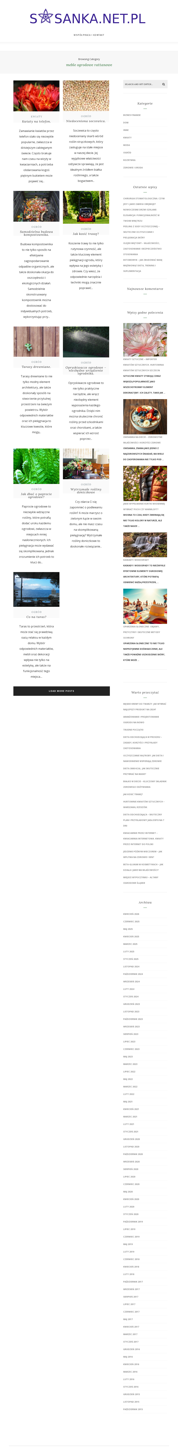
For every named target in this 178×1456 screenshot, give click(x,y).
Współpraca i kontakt (89, 35)
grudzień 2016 (131, 1349)
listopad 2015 (131, 1401)
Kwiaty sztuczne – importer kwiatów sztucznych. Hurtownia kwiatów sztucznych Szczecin (143, 365)
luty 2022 (128, 1094)
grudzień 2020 (131, 1139)
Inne (126, 130)
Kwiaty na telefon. (36, 121)
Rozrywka (129, 160)
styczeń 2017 (130, 1341)
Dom (125, 122)
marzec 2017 (130, 1334)
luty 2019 (128, 1251)
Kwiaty (36, 116)
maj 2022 (128, 1079)
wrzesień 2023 (131, 1026)
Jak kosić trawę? (86, 234)
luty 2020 (128, 1206)
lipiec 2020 (129, 1176)
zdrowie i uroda (133, 167)
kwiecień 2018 (131, 1266)
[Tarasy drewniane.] (36, 357)
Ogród (86, 116)
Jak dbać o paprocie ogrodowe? (36, 495)
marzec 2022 (130, 1086)
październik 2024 (133, 974)
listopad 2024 (131, 966)
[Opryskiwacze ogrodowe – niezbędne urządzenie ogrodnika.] (86, 358)
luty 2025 (128, 951)
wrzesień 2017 (131, 1289)
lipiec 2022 (129, 1071)
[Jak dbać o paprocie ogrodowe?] (36, 484)
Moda (126, 145)
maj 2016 (128, 1356)
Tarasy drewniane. (36, 367)
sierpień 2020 (130, 1169)
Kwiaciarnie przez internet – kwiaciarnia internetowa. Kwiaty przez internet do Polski (143, 839)
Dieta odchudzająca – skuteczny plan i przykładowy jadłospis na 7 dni (143, 820)
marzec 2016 (130, 1371)
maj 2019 (128, 1244)
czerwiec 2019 (131, 1236)
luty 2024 (128, 989)
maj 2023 (128, 1056)
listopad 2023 (131, 1011)
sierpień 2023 (130, 1034)
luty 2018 (128, 1274)
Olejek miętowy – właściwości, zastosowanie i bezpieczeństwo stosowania (142, 249)
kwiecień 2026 (131, 914)
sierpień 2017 (130, 1296)
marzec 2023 (130, 1064)
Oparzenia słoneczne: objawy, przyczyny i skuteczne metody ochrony (141, 632)
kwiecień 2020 (131, 1199)
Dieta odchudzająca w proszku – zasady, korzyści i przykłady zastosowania (142, 743)
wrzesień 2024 (131, 981)
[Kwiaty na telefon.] (36, 112)
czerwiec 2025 (131, 921)
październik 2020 (133, 1154)
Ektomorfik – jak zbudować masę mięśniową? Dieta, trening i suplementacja (142, 265)
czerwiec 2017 (131, 1311)
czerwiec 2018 (131, 1259)
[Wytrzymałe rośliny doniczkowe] (86, 479)
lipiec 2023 (129, 1041)
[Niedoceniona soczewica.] (86, 111)
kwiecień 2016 (131, 1364)
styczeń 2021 (130, 1131)
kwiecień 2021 (131, 1109)
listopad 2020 (131, 1146)
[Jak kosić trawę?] (86, 224)
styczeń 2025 (130, 959)
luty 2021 (128, 1124)
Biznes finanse (132, 115)
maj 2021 (128, 1101)
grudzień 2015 (131, 1394)
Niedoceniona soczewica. (86, 121)
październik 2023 (133, 1019)
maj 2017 (128, 1319)
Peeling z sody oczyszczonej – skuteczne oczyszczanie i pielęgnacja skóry (141, 232)
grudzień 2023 (131, 1004)
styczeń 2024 (130, 996)
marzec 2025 (130, 944)
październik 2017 (133, 1281)
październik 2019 (133, 1221)
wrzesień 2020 (131, 1161)
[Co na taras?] (36, 607)
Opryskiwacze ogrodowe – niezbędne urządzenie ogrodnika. (86, 370)
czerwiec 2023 (131, 1049)
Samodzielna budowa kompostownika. (36, 233)
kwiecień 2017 (131, 1326)
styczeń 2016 (130, 1386)
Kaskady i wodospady (136, 559)
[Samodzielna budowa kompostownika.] (36, 222)
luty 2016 (128, 1379)
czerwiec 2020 (131, 1184)
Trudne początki (133, 729)
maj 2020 (128, 1191)
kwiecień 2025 (131, 936)
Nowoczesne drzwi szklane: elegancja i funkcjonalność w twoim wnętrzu (141, 215)
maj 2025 (128, 929)
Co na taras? (36, 617)
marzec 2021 (130, 1116)
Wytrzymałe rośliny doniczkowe (86, 490)
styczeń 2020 (130, 1214)
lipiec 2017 (129, 1304)
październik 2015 (133, 1409)
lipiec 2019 (129, 1229)
